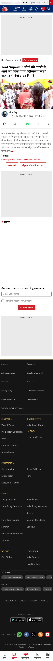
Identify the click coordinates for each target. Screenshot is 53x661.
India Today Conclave (11, 506)
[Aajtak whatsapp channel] (19, 634)
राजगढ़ (19, 159)
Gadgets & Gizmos (10, 482)
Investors (5, 382)
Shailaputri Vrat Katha (13, 589)
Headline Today (34, 563)
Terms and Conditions (35, 390)
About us (4, 364)
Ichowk (33, 601)
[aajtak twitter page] (33, 634)
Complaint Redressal (35, 373)
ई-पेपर (33, 3)
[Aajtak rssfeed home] (40, 634)
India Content (33, 557)
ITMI (3, 438)
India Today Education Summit (12, 537)
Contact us (31, 364)
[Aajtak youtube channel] (47, 634)
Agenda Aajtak (34, 499)
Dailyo (23, 601)
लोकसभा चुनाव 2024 (30, 60)
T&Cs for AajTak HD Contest (12, 408)
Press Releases (32, 399)
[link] (51, 3)
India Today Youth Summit (10, 523)
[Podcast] (31, 9)
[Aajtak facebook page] (26, 634)
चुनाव (16, 60)
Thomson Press (34, 437)
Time (29, 475)
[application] (26, 94)
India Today (46, 3)
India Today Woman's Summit (37, 509)
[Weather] (24, 9)
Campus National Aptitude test (9, 449)
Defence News (33, 589)
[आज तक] (5, 9)
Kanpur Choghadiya (35, 577)
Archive (44, 601)
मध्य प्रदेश (37, 159)
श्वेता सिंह (13, 112)
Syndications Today (26, 647)
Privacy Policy (6, 390)
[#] (27, 123)
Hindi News (6, 60)
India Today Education (12, 431)
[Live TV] (43, 9)
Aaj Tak (26, 3)
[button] (48, 656)
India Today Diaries (36, 424)
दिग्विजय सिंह (27, 159)
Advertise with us (8, 373)
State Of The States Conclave (36, 523)
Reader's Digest (34, 469)
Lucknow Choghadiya (12, 577)
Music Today (7, 475)
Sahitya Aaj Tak (8, 499)
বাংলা (38, 3)
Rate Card (30, 382)
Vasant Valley (7, 424)
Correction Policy (8, 399)
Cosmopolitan (8, 469)
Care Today (6, 557)
